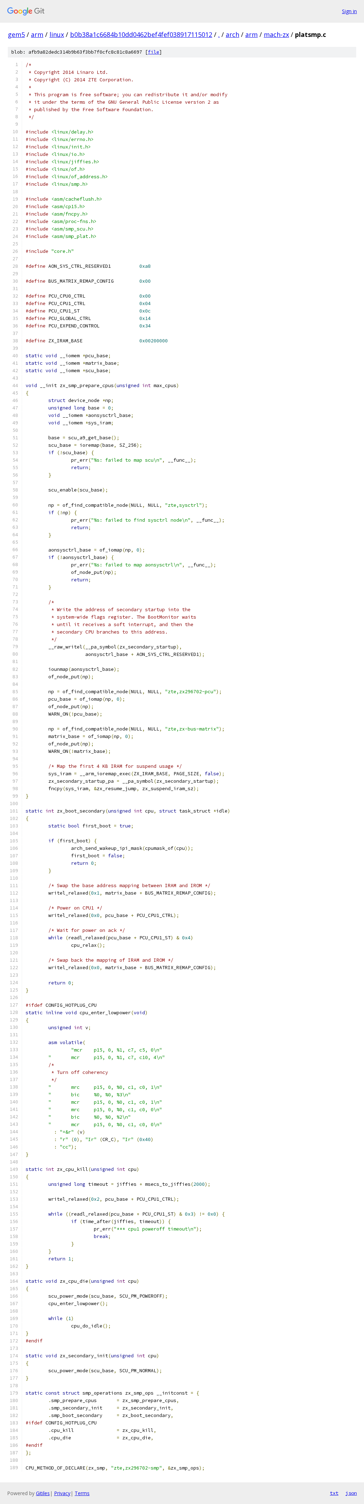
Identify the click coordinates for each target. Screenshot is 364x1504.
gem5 (16, 34)
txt (334, 1493)
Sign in (349, 11)
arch (232, 34)
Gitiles (43, 1493)
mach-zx (276, 34)
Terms (82, 1493)
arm (37, 34)
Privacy (62, 1493)
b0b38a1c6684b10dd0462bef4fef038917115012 (141, 34)
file (153, 52)
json (351, 1493)
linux (56, 34)
